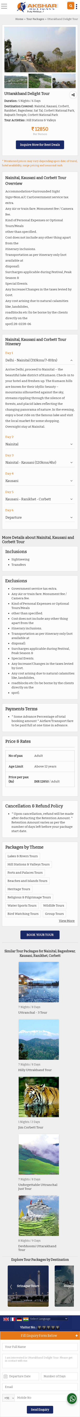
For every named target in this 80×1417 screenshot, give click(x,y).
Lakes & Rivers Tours (23, 856)
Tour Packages (35, 19)
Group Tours (54, 914)
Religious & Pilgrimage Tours (29, 897)
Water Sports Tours (22, 905)
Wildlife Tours (53, 905)
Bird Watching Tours (23, 914)
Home (19, 19)
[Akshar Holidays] (37, 7)
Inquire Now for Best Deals (40, 145)
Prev (11, 1286)
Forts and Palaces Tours (25, 872)
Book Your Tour (40, 935)
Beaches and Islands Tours (27, 881)
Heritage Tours (19, 889)
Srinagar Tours (28, 1286)
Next (68, 1286)
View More (67, 921)
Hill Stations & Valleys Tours (29, 864)
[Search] (70, 5)
